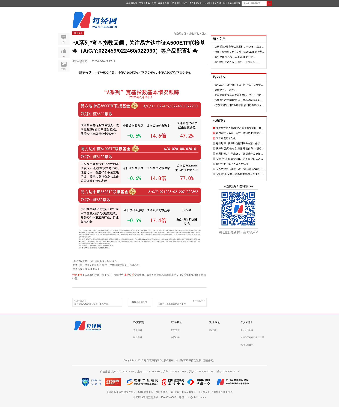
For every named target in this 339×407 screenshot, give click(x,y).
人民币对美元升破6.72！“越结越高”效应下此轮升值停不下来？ (240, 169)
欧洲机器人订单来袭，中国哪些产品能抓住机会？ (239, 153)
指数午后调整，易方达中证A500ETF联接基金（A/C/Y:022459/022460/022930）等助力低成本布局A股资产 (240, 51)
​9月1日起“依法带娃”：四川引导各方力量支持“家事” (239, 85)
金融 (147, 3)
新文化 (199, 3)
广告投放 (175, 330)
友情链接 (175, 337)
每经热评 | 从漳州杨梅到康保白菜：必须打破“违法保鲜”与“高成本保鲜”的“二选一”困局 (239, 143)
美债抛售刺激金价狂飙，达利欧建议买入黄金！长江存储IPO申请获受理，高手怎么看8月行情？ (240, 159)
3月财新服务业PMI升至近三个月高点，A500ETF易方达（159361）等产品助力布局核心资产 (239, 62)
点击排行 (219, 120)
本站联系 (129, 274)
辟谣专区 (213, 330)
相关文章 (219, 38)
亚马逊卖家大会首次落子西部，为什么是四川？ (238, 95)
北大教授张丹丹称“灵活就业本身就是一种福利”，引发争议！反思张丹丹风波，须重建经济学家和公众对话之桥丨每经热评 (240, 128)
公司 (154, 3)
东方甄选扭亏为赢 (226, 138)
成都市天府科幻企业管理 (252, 337)
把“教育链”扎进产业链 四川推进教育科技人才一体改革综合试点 (239, 105)
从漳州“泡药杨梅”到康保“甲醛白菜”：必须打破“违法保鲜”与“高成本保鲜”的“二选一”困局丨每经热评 (240, 148)
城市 (225, 3)
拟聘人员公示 (246, 345)
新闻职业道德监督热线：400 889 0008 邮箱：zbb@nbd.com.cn (169, 397)
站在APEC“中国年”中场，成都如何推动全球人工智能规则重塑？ (238, 100)
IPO (172, 3)
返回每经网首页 (139, 302)
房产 (191, 3)
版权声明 (137, 337)
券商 (167, 3)
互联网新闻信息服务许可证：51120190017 (130, 392)
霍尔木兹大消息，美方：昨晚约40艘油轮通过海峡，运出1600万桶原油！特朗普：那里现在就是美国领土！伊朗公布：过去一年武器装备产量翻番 (240, 133)
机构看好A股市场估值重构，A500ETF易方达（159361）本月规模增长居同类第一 (239, 46)
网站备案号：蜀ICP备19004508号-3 (176, 392)
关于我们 (137, 330)
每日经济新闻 (246, 330)
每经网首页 (131, 3)
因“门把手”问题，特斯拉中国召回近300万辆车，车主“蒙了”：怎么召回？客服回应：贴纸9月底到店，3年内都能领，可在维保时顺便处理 (240, 174)
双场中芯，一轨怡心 (226, 90)
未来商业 (208, 3)
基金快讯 (78, 33)
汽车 (185, 3)
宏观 (141, 3)
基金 (179, 3)
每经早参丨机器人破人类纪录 (232, 164)
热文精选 (219, 77)
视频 (160, 3)
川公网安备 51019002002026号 (215, 392)
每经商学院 (235, 3)
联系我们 (176, 322)
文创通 (218, 3)
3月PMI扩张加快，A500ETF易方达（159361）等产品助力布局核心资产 (235, 57)
